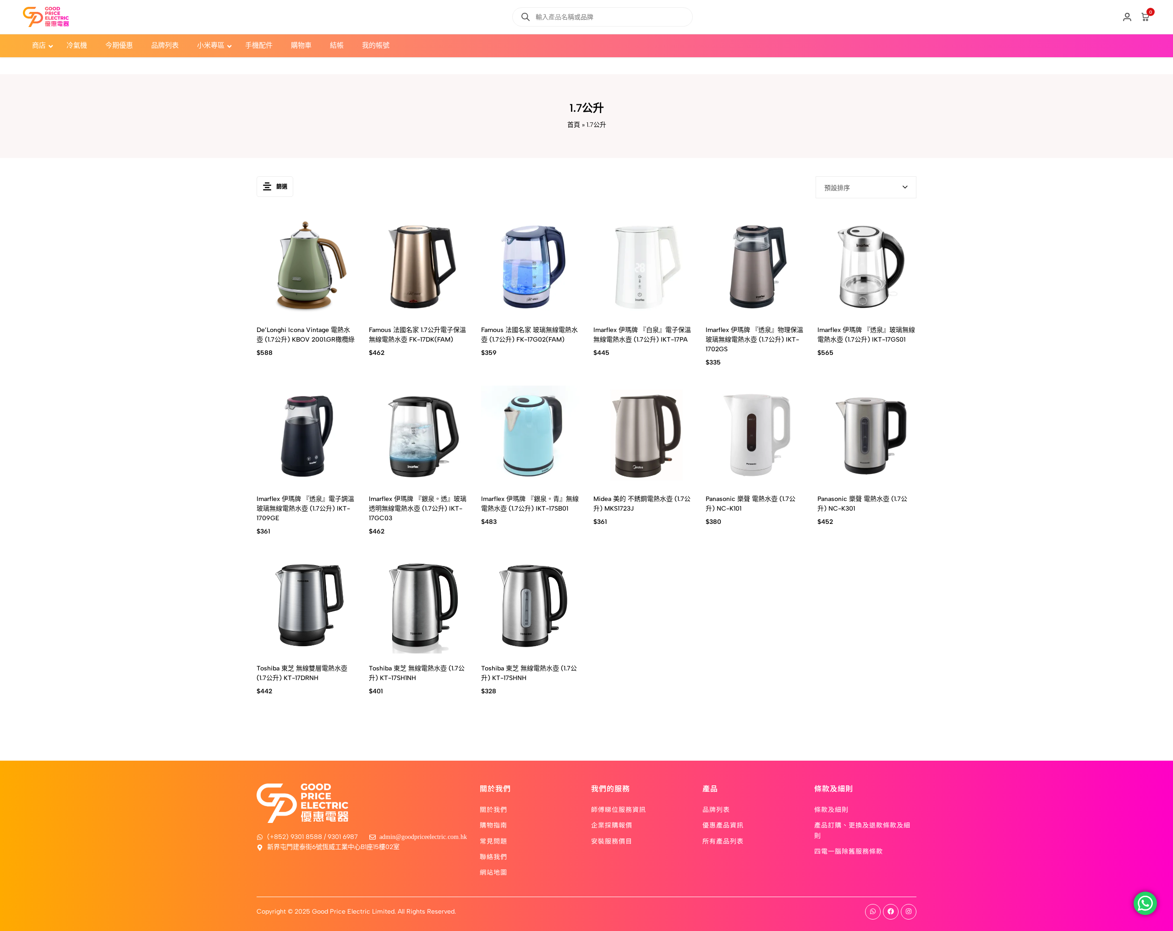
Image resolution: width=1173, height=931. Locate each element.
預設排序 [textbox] (837, 188)
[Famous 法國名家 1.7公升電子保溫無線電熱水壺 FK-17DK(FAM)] (418, 266)
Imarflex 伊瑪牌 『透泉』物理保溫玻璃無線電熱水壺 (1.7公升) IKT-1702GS (754, 339)
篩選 (281, 187)
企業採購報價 (611, 824)
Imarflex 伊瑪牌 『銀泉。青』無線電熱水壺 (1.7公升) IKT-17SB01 (530, 503)
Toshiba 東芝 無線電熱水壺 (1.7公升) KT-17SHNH (529, 673)
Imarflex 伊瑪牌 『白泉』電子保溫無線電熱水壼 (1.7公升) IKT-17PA (642, 334)
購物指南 (493, 824)
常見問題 (493, 840)
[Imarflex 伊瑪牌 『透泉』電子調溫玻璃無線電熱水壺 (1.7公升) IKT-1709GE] (306, 435)
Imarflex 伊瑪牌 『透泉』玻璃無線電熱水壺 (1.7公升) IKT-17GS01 (866, 334)
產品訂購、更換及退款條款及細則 (862, 829)
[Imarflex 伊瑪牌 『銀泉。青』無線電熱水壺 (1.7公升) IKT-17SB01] (530, 435)
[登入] (1127, 17)
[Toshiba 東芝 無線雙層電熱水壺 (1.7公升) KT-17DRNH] (306, 604)
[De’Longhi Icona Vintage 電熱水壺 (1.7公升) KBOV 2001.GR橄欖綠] (306, 266)
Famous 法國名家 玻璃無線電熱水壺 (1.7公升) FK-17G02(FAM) (529, 334)
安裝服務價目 (611, 840)
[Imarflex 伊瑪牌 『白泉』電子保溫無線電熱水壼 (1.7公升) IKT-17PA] (642, 266)
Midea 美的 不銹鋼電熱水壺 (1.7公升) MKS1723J (642, 503)
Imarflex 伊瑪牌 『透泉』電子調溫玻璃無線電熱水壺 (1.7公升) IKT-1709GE (305, 508)
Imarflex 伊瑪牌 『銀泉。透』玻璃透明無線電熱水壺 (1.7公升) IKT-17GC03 (417, 508)
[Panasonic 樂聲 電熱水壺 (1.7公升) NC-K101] (755, 435)
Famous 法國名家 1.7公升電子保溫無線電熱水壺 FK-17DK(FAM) (417, 334)
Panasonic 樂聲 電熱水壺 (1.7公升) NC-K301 (862, 503)
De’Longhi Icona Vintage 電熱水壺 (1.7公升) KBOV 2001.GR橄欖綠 (306, 334)
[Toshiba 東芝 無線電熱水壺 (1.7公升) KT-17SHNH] (530, 604)
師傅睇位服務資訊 (618, 809)
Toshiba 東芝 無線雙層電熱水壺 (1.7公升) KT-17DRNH (302, 673)
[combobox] (866, 187)
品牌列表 (716, 809)
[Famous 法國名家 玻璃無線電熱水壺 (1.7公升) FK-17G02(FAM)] (530, 266)
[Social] (873, 912)
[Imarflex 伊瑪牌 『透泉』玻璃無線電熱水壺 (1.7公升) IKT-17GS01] (866, 266)
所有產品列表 (723, 840)
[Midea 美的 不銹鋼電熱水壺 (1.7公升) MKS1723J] (642, 435)
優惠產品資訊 (723, 824)
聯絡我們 (493, 856)
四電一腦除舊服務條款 (848, 850)
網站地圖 (493, 872)
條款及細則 (831, 809)
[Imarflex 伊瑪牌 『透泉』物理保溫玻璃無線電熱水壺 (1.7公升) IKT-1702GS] (755, 266)
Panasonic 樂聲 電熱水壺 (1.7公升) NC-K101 (750, 503)
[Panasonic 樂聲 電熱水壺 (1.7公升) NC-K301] (866, 435)
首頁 (573, 125)
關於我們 (493, 809)
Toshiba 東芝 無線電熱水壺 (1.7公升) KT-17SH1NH (417, 673)
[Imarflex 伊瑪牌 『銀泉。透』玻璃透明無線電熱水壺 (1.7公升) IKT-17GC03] (418, 435)
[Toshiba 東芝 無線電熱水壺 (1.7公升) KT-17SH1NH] (418, 604)
